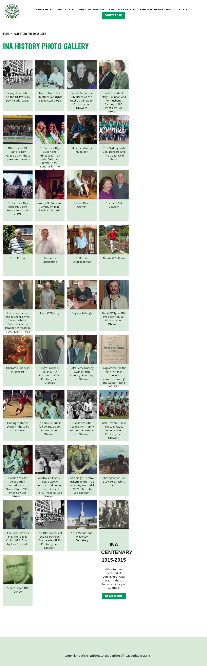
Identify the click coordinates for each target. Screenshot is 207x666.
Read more (114, 596)
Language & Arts (120, 9)
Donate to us (114, 15)
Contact (185, 9)
